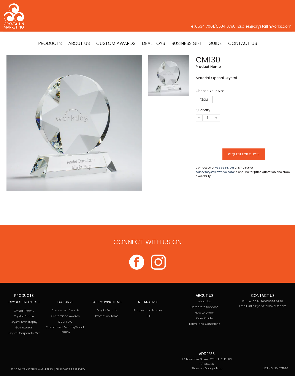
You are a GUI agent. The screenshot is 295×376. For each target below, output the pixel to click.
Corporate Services (204, 307)
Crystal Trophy (24, 311)
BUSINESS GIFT (186, 43)
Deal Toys (65, 322)
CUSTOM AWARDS (115, 43)
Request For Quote (243, 154)
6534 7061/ (205, 26)
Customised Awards (65, 316)
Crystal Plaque (24, 316)
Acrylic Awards (107, 310)
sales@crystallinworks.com (266, 26)
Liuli (148, 316)
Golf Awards (24, 327)
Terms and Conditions (204, 324)
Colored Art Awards (65, 310)
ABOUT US (79, 43)
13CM (204, 99)
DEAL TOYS (153, 43)
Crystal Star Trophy (24, 322)
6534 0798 (226, 26)
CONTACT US (242, 43)
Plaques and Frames (148, 310)
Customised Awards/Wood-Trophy (65, 329)
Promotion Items (106, 316)
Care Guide (204, 318)
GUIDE (215, 43)
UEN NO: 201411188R (275, 368)
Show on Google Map (206, 368)
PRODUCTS (50, 43)
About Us (204, 301)
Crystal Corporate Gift (24, 333)
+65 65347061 (224, 168)
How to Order (204, 313)
